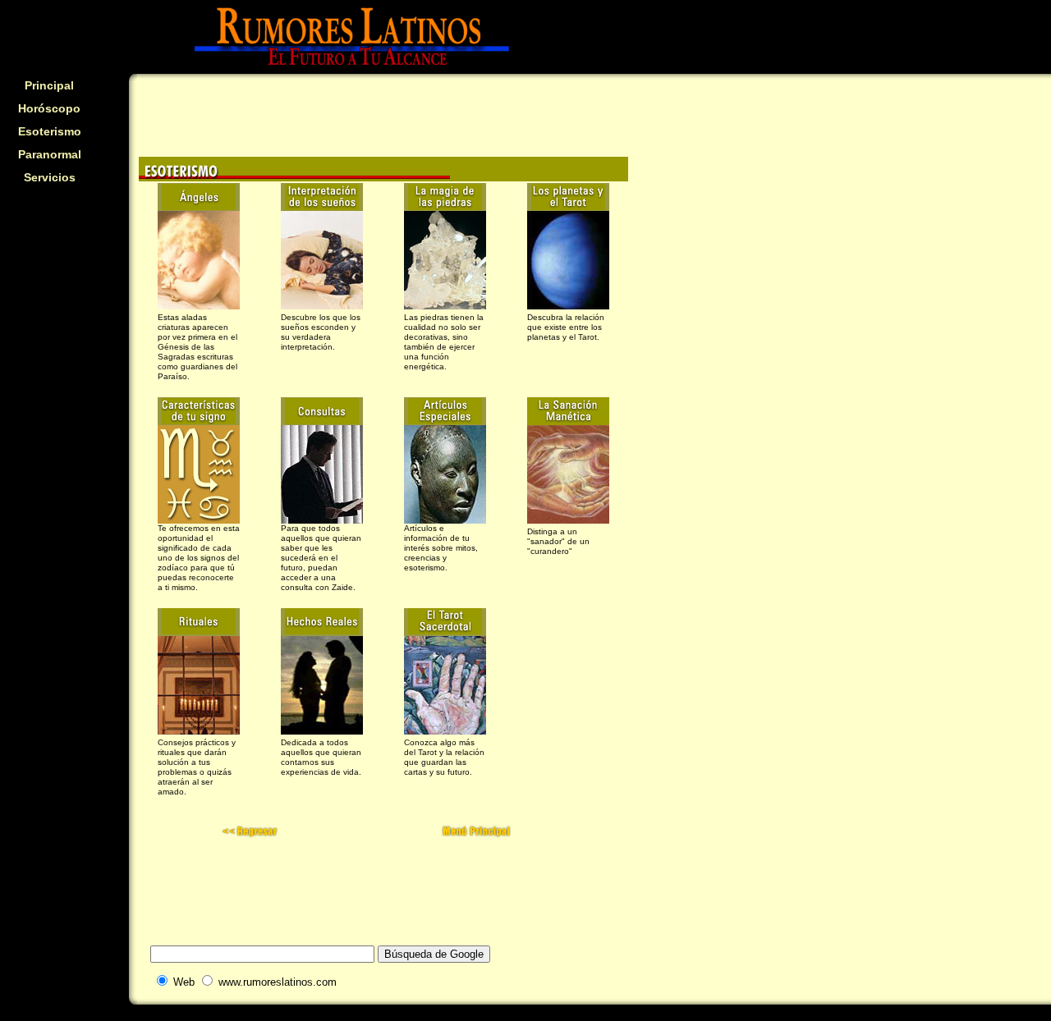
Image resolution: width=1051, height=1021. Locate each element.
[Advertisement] (49, 300)
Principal (49, 85)
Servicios (50, 177)
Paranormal (49, 154)
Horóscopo (49, 108)
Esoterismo (49, 131)
